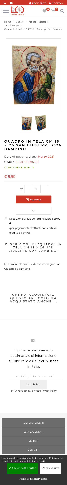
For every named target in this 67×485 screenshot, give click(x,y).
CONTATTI (33, 449)
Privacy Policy (49, 390)
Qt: (21, 189)
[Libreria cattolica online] (17, 11)
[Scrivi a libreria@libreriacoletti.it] (11, 2)
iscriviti (33, 384)
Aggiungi (35, 199)
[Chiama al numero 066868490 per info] (5, 2)
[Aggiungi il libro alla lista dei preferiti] (33, 211)
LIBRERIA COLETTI (33, 422)
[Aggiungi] (44, 189)
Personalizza (50, 468)
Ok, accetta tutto (23, 468)
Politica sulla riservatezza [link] (33, 478)
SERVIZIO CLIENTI (33, 431)
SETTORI (33, 440)
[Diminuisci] (28, 189)
